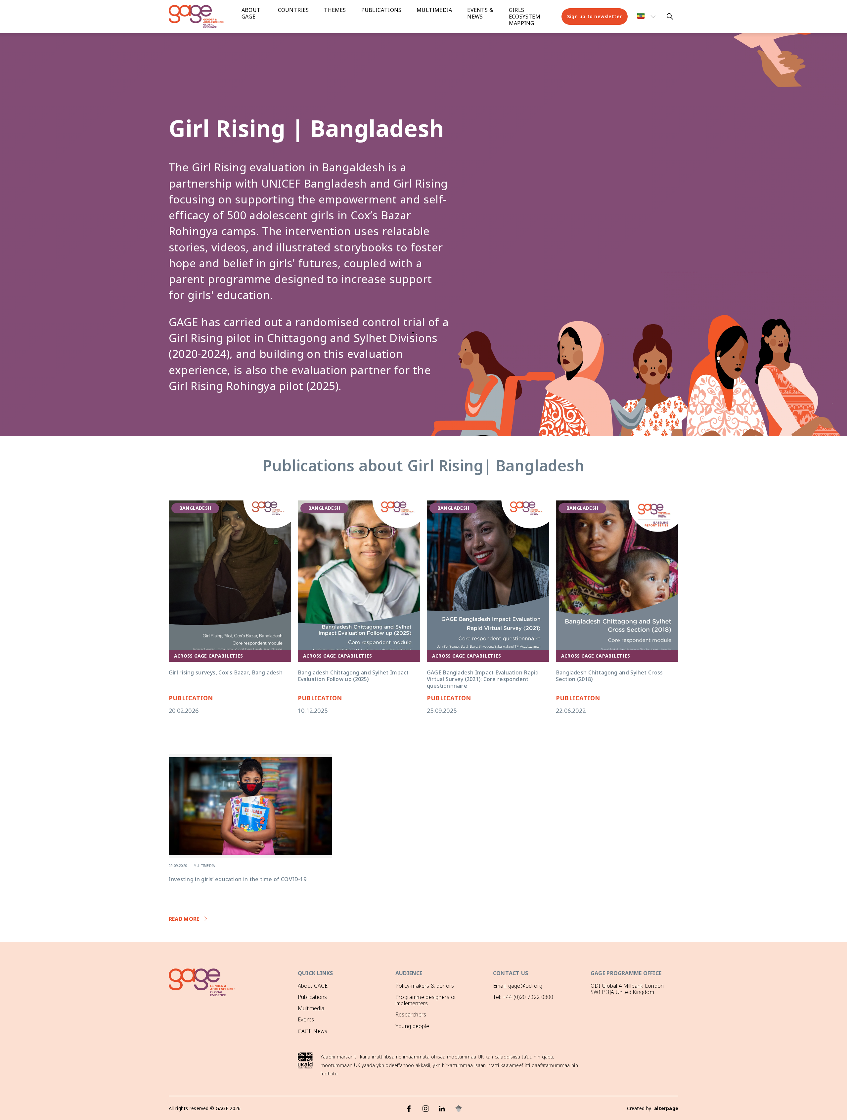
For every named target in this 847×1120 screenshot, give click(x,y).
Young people (412, 1026)
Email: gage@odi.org (517, 985)
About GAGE (313, 985)
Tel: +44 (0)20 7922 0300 (523, 997)
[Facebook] (409, 1108)
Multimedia (434, 10)
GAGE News (312, 1031)
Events (306, 1019)
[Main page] (202, 16)
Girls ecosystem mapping (524, 16)
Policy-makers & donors (424, 985)
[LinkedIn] (442, 1108)
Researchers (410, 1014)
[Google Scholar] (458, 1108)
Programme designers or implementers (425, 1000)
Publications (381, 10)
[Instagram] (425, 1108)
